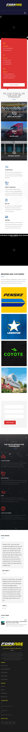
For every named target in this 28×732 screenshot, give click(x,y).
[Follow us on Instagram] (10, 722)
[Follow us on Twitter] (6, 722)
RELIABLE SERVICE (14, 156)
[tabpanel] (14, 27)
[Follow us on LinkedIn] (13, 722)
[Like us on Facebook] (2, 722)
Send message (10, 422)
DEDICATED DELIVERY (14, 116)
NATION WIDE (14, 136)
